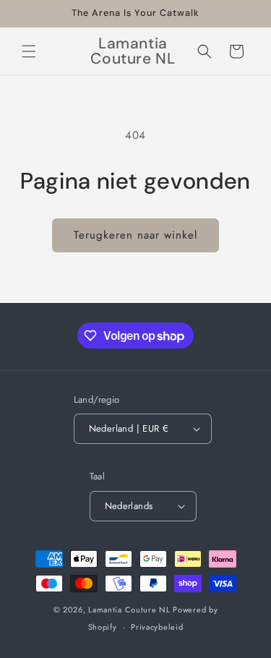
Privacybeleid (157, 627)
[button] (29, 51)
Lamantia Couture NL (129, 609)
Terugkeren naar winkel (135, 235)
